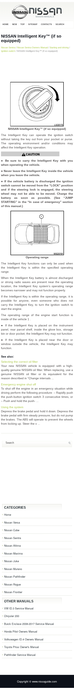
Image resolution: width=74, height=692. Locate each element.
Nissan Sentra (8, 47)
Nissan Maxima (13, 553)
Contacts (46, 24)
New (14, 24)
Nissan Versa (12, 522)
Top (22, 24)
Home (5, 24)
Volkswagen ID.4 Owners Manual (23, 639)
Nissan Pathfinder (14, 576)
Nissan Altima (12, 545)
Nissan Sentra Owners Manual (32, 47)
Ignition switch (8, 51)
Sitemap (32, 24)
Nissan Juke (11, 561)
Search (60, 24)
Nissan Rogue (12, 584)
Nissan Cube (11, 530)
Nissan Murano (13, 569)
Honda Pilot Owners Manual (20, 631)
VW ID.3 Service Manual (19, 608)
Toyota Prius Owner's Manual (21, 647)
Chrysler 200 (11, 616)
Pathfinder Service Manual (20, 655)
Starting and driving (59, 47)
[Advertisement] (37, 67)
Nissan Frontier (13, 592)
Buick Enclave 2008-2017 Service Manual (29, 624)
